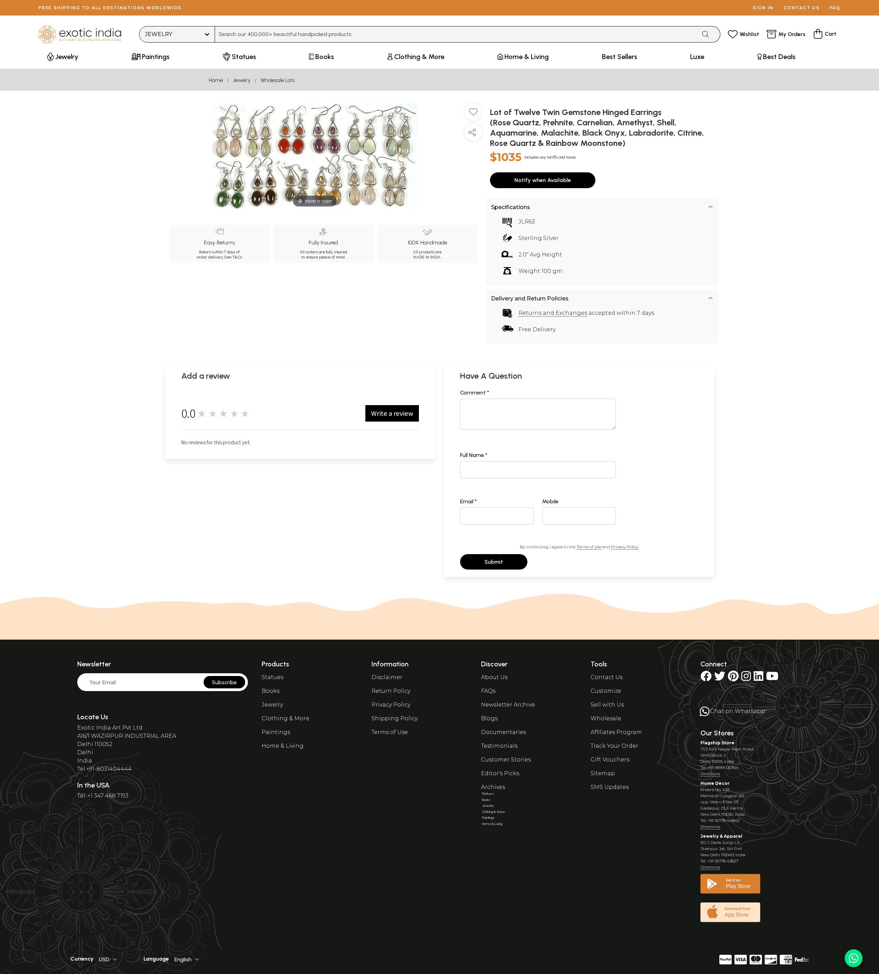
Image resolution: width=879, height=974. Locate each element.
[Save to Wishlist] (473, 114)
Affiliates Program (616, 732)
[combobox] (456, 34)
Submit (493, 562)
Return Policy (391, 691)
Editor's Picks (500, 773)
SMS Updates (610, 787)
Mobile (550, 501)
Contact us (802, 7)
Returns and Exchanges (552, 313)
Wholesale (606, 718)
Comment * (474, 392)
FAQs (488, 691)
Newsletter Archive (508, 704)
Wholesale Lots (278, 80)
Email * (468, 501)
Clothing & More (285, 718)
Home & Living (283, 746)
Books (270, 691)
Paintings (276, 732)
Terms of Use (589, 546)
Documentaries (503, 732)
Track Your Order (614, 746)
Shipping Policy (395, 718)
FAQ (835, 7)
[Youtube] (772, 678)
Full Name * (474, 455)
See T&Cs (233, 257)
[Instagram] (746, 678)
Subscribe (224, 682)
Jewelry (242, 80)
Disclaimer (387, 677)
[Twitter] (719, 678)
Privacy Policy (624, 546)
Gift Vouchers (610, 759)
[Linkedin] (758, 678)
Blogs (489, 718)
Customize (606, 691)
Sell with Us (607, 704)
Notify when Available (542, 180)
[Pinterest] (733, 678)
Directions (710, 773)
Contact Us (607, 677)
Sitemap (603, 773)
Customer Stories (506, 759)
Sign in (763, 7)
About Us (494, 677)
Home (216, 80)
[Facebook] (705, 678)
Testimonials (499, 746)
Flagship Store (717, 742)
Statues (272, 677)
